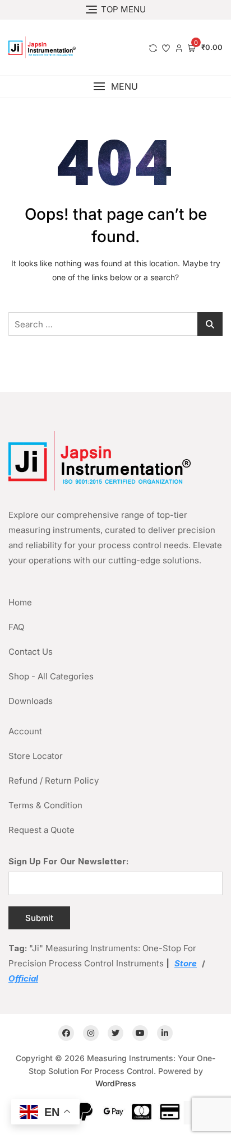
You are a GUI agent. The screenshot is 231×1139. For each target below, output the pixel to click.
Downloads (30, 701)
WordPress (115, 1083)
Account (25, 731)
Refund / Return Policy (53, 780)
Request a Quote (41, 830)
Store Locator (35, 756)
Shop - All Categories (51, 676)
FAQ (16, 627)
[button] (115, 86)
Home (20, 602)
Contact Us (30, 651)
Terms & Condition (45, 805)
